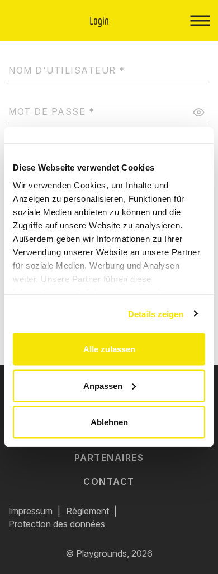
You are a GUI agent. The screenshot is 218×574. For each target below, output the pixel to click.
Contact (109, 481)
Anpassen (102, 385)
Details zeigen (155, 313)
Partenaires (109, 457)
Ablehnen (109, 422)
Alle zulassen (109, 349)
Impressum (30, 511)
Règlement (87, 511)
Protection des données (56, 523)
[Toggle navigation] (200, 20)
